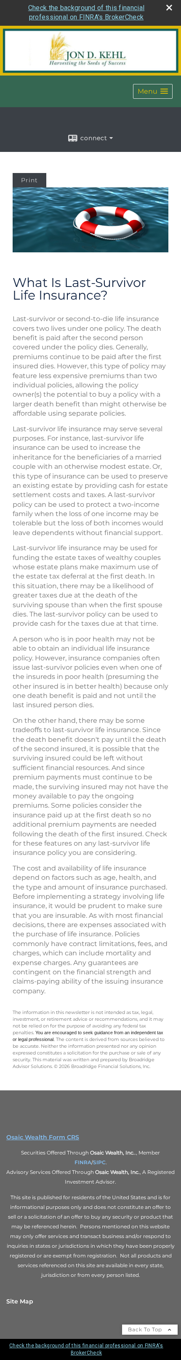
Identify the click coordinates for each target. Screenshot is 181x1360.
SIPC (99, 1162)
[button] (153, 91)
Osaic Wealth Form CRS (42, 1137)
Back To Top (146, 1329)
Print (29, 180)
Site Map (19, 1301)
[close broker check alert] (169, 7)
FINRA (83, 1162)
